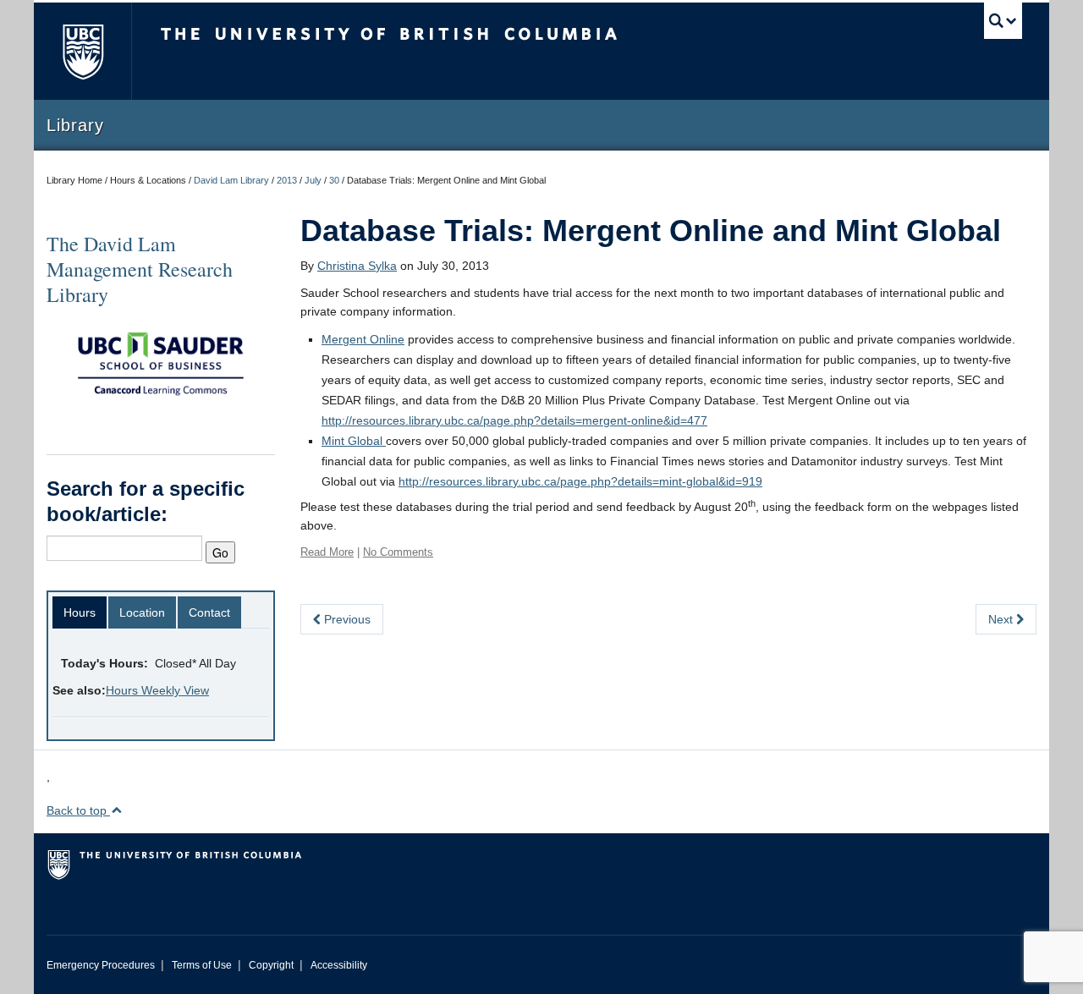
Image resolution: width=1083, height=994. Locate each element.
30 (334, 180)
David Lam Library (231, 180)
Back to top (78, 810)
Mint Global (354, 441)
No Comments (398, 552)
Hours (79, 612)
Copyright (271, 965)
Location (142, 612)
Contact (209, 612)
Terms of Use (202, 965)
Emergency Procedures (101, 965)
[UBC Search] (1003, 21)
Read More (327, 552)
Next (1002, 619)
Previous (346, 619)
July (313, 180)
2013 (287, 180)
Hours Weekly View (157, 690)
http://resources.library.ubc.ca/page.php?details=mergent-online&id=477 (514, 420)
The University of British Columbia (82, 51)
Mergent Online (363, 339)
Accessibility (339, 965)
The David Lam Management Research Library (140, 269)
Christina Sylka (357, 265)
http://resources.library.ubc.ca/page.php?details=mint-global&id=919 (580, 481)
